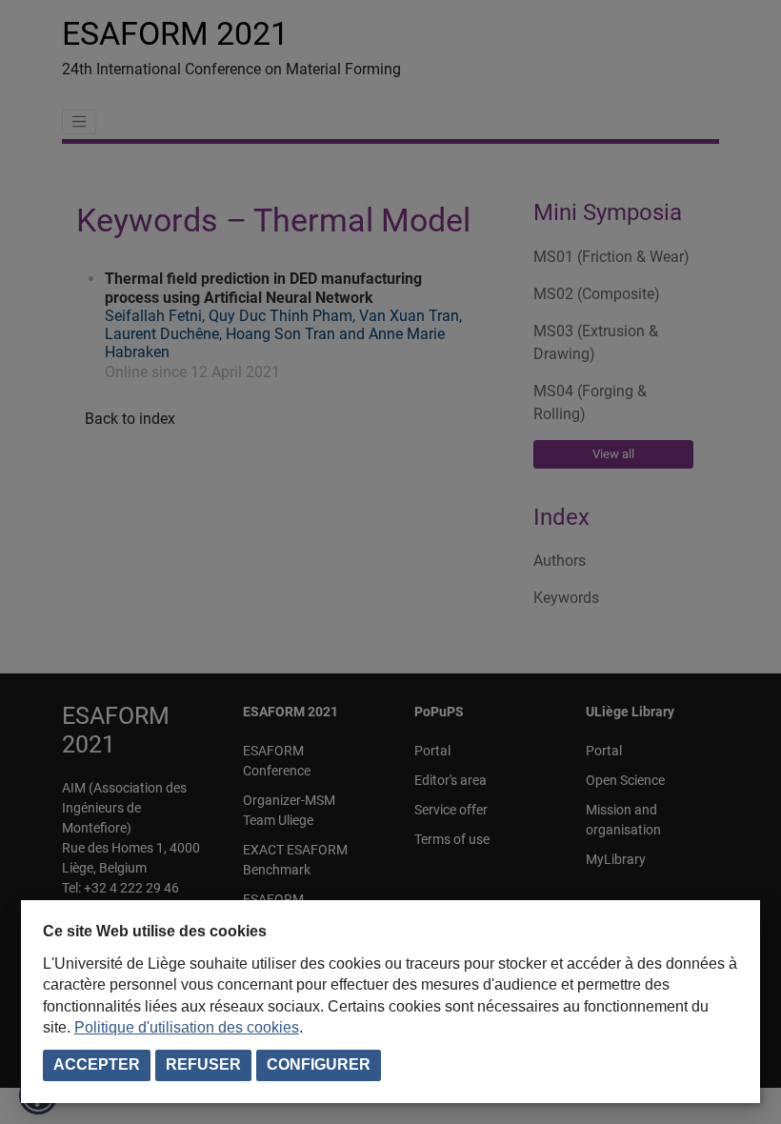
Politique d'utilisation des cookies (186, 1027)
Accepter (96, 1064)
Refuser (203, 1064)
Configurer (318, 1064)
